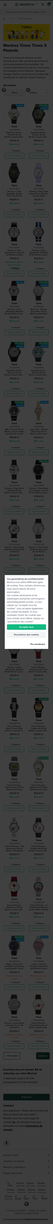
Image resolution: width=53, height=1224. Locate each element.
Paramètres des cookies (26, 634)
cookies (14, 585)
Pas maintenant (37, 644)
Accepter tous (26, 627)
